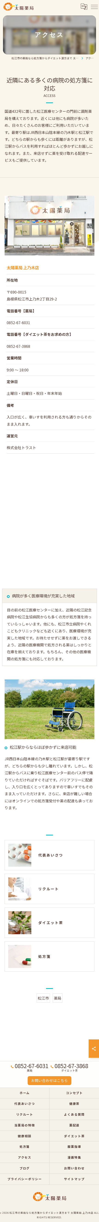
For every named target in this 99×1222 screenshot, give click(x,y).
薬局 (57, 998)
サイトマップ (74, 1179)
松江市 (43, 998)
